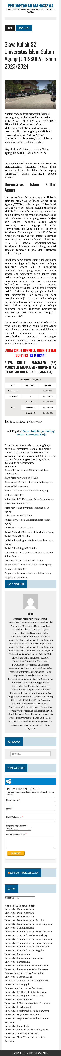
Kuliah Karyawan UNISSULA (19, 527)
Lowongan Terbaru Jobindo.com (24, 872)
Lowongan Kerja (36, 434)
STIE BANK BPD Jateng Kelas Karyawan (30, 700)
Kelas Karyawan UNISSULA (18, 515)
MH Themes (44, 1053)
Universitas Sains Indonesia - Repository (30, 643)
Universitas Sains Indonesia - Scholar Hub (30, 654)
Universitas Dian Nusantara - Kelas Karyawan (29, 924)
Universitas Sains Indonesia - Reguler (30, 657)
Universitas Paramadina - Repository (24, 958)
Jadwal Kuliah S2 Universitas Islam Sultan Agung (29, 499)
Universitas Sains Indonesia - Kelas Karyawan (30, 639)
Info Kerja (37, 431)
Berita (20, 434)
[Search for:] (30, 753)
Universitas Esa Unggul (23, 685)
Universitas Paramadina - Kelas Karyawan (27, 965)
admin (30, 614)
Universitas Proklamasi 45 (24, 703)
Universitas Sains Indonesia (36, 636)
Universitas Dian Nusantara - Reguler (30, 629)
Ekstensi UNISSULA (14, 494)
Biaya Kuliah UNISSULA (17, 486)
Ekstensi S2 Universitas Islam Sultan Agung (26, 490)
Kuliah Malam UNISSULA (17, 536)
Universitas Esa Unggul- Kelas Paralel (24, 995)
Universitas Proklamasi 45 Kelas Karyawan (27, 1010)
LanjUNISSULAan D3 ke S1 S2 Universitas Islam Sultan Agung (29, 554)
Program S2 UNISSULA (16, 577)
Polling (50, 431)
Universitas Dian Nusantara (22, 622)
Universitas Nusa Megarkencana (36, 721)
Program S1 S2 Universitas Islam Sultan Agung (28, 564)
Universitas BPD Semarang (19, 999)
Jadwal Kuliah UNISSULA (17, 503)
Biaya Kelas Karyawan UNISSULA (21, 477)
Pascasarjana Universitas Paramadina (24, 973)
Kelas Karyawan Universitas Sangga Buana (27, 980)
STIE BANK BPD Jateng (41, 696)
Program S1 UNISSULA (16, 568)
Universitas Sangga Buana (34, 678)
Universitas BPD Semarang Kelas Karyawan (27, 1003)
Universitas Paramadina (24, 661)
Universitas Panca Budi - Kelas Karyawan (26, 1029)
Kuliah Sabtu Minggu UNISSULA (21, 548)
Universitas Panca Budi (17, 1025)
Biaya (25, 431)
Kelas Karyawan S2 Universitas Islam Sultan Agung (27, 509)
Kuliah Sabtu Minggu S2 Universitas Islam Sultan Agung (29, 542)
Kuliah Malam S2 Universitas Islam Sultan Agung (29, 531)
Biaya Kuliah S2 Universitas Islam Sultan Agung (29, 482)
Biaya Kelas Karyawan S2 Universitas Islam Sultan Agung (26, 471)
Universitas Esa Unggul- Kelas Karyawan (26, 992)
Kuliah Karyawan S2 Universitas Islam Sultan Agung (27, 521)
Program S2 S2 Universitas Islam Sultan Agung (28, 573)
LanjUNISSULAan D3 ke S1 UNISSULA (24, 560)
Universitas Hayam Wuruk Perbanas (23, 1014)
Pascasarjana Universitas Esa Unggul (24, 988)
